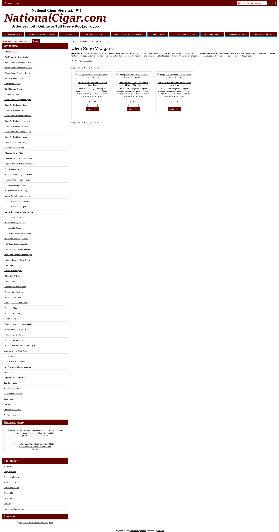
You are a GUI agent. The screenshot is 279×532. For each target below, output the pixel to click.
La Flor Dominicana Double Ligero (18, 212)
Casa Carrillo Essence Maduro (17, 121)
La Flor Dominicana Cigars (15, 206)
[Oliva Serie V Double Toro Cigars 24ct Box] (174, 76)
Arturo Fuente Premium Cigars (17, 73)
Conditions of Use (11, 488)
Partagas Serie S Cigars (14, 313)
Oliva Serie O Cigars (13, 271)
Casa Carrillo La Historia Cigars (17, 132)
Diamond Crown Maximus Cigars (18, 158)
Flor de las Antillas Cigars (15, 169)
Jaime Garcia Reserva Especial (17, 196)
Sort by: (74, 61)
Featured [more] (14, 422)
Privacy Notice (10, 482)
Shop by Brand (10, 472)
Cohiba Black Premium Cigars (17, 142)
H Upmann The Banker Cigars (16, 190)
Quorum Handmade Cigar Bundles (18, 324)
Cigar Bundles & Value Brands (41, 34)
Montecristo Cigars (12, 228)
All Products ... (10, 415)
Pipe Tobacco (69, 34)
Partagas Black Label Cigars (16, 303)
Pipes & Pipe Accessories (95, 34)
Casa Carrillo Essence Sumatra (17, 126)
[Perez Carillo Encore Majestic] (35, 522)
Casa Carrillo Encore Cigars (16, 105)
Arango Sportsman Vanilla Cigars (18, 62)
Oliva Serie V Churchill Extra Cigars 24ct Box (133, 83)
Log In (18, 3)
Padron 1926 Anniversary (15, 287)
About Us (8, 466)
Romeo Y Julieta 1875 (13, 335)
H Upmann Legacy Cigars (15, 185)
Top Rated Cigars (212, 34)
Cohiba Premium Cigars (14, 148)
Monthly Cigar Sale (237, 34)
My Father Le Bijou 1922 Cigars (17, 233)
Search (271, 3)
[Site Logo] (139, 19)
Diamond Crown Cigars (14, 153)
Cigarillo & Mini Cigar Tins (184, 34)
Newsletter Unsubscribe (14, 509)
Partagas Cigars (11, 308)
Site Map (7, 504)
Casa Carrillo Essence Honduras (17, 116)
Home (9, 3)
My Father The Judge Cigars (16, 239)
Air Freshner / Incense (263, 34)
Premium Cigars (13, 34)
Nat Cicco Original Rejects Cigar (18, 255)
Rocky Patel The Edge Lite (15, 329)
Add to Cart (92, 109)
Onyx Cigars (9, 281)
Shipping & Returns (12, 477)
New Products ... (10, 404)
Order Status (9, 498)
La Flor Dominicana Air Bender (17, 201)
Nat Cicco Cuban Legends (15, 244)
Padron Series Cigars (13, 297)
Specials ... (8, 399)
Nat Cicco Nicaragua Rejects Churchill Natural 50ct (35, 433)
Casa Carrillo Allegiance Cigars (17, 100)
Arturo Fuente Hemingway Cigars (18, 68)
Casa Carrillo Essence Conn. (16, 110)
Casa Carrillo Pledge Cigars (16, 137)
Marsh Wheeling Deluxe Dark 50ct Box (35, 447)
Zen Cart (160, 531)
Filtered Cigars (158, 34)
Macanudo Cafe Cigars (14, 217)
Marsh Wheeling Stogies (14, 223)
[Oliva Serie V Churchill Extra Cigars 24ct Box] (134, 76)
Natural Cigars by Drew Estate (17, 260)
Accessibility (9, 493)
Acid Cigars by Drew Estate (16, 57)
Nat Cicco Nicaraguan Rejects (17, 249)
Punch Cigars (10, 319)
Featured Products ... (12, 410)
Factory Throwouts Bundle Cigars (18, 164)
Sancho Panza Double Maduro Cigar (19, 345)
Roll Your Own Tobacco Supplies (128, 34)
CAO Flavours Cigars (13, 89)
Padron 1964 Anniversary (15, 292)
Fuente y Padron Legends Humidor (19, 174)
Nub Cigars (9, 265)
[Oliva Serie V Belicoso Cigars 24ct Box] (93, 76)
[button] (275, 521)
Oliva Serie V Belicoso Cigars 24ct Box (92, 83)
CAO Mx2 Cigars (11, 94)
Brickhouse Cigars (12, 84)
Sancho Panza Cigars (13, 340)
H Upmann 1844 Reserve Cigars (17, 180)
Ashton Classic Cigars (13, 78)
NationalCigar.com (138, 531)
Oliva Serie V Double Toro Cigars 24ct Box (174, 83)
